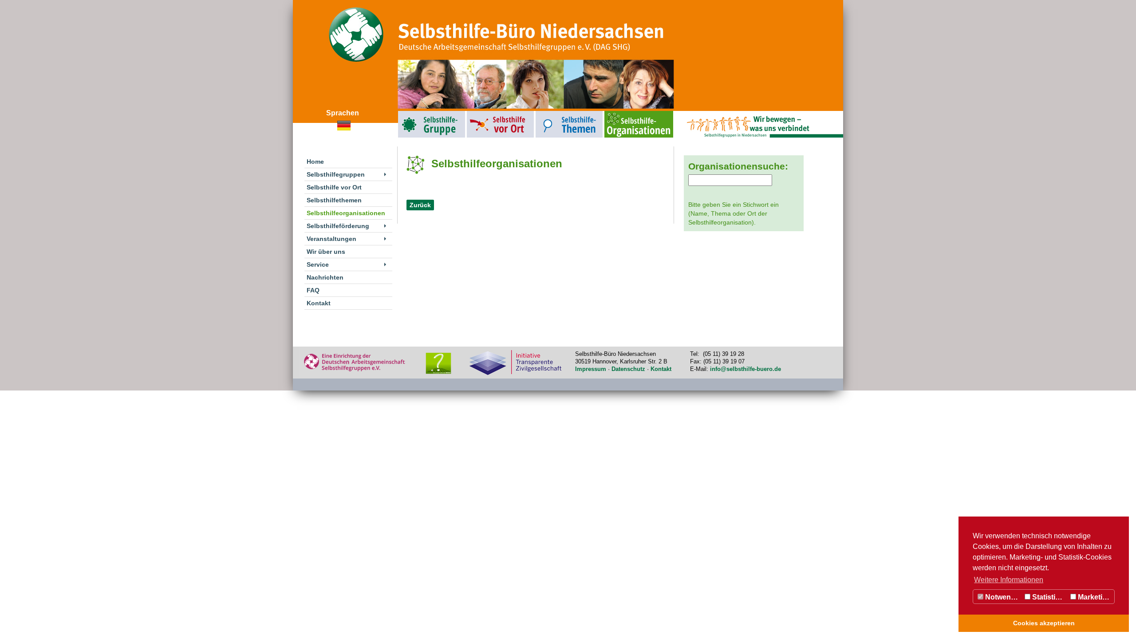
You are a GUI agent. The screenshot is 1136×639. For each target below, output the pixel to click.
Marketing (1093, 597)
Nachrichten (325, 277)
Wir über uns (326, 251)
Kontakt (319, 303)
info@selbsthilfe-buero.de (745, 369)
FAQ (313, 290)
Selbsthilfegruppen (411, 112)
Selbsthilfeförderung (338, 225)
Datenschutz (628, 369)
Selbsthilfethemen (549, 112)
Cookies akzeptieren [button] (1044, 623)
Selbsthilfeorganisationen (622, 112)
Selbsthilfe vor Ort (480, 112)
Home (315, 161)
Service (318, 264)
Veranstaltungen (331, 238)
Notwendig (1002, 597)
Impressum (590, 369)
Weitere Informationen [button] (1008, 580)
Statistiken (1049, 597)
